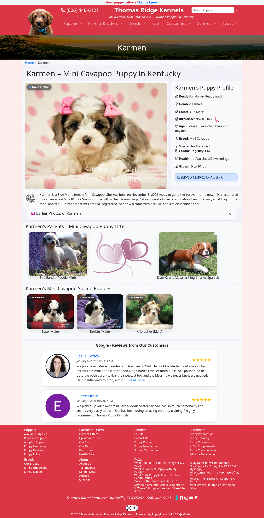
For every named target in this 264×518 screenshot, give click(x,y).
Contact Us (141, 438)
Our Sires (85, 442)
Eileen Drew (87, 395)
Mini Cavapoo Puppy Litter (97, 226)
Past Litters (86, 450)
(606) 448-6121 (82, 10)
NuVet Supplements (202, 446)
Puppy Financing (35, 446)
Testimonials (87, 467)
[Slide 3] (96, 184)
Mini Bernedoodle (35, 467)
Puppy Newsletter (145, 446)
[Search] (237, 10)
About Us (85, 463)
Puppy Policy (32, 454)
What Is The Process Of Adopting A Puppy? (212, 480)
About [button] (228, 23)
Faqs (155, 23)
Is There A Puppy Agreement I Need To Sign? (159, 489)
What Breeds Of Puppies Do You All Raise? (212, 486)
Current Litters (88, 434)
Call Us (138, 434)
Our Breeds (31, 463)
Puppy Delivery (33, 450)
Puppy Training (199, 438)
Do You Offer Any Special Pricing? (155, 481)
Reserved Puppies (35, 438)
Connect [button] (205, 23)
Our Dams (85, 446)
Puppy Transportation (203, 450)
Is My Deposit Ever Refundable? (209, 463)
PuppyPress (160, 514)
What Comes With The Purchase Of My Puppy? (214, 474)
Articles (84, 476)
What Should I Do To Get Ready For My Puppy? (159, 464)
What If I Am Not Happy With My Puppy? (155, 470)
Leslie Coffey (88, 356)
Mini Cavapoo (33, 472)
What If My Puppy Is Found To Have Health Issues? (157, 476)
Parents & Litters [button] (103, 23)
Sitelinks (84, 480)
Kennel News (87, 472)
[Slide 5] (110, 184)
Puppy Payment (144, 442)
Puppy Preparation (201, 434)
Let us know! (149, 2)
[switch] (132, 508)
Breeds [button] (135, 23)
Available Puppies (35, 434)
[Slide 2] (89, 184)
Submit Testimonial (146, 450)
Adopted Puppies (35, 442)
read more (137, 380)
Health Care (87, 454)
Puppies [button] (71, 23)
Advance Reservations (203, 454)
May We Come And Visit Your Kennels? (159, 485)
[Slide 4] (103, 184)
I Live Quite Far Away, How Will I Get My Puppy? (212, 467)
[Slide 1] (82, 184)
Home (29, 63)
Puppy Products (199, 442)
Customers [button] (177, 23)
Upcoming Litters (90, 438)
